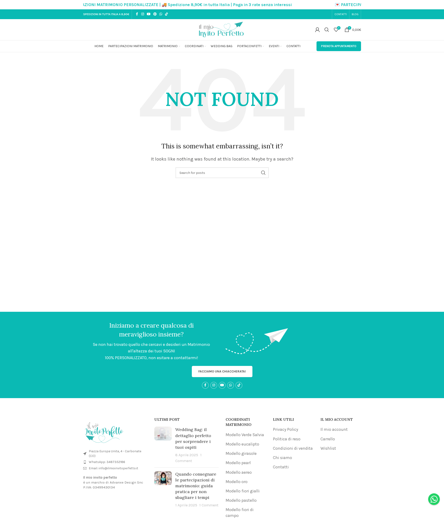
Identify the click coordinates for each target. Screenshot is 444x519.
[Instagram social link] (142, 14)
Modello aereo (239, 472)
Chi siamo (282, 457)
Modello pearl (238, 462)
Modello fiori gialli (243, 491)
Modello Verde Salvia (245, 434)
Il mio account (334, 429)
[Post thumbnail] (163, 445)
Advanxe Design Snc (126, 482)
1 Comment (208, 505)
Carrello (327, 439)
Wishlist (328, 448)
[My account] (317, 29)
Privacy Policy (285, 429)
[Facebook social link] (137, 14)
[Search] (326, 29)
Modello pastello (241, 500)
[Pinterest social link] (155, 14)
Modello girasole (241, 453)
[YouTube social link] (148, 14)
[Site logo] (222, 29)
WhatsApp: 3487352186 (107, 462)
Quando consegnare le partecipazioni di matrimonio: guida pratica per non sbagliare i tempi (195, 485)
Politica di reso (286, 439)
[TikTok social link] (166, 14)
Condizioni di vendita (293, 448)
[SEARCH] (263, 172)
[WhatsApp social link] (161, 14)
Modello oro (237, 481)
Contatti (281, 467)
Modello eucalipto (242, 444)
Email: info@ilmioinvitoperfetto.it (113, 468)
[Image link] (104, 431)
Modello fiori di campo (240, 512)
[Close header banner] (438, 4)
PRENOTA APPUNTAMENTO (338, 46)
